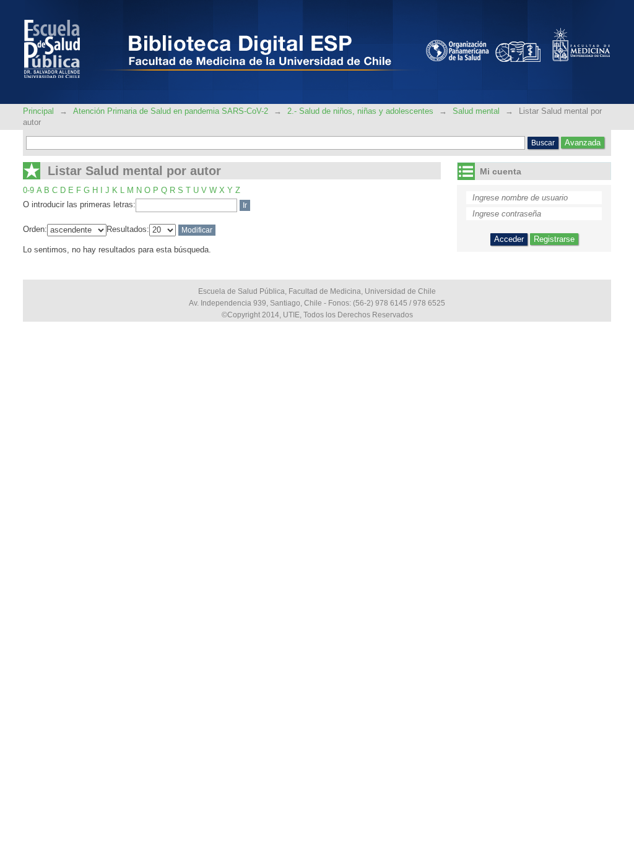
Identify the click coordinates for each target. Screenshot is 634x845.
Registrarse (554, 239)
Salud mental (476, 111)
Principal (39, 111)
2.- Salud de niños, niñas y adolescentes (360, 111)
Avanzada (583, 142)
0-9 (28, 190)
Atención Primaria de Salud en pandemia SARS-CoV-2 (170, 111)
